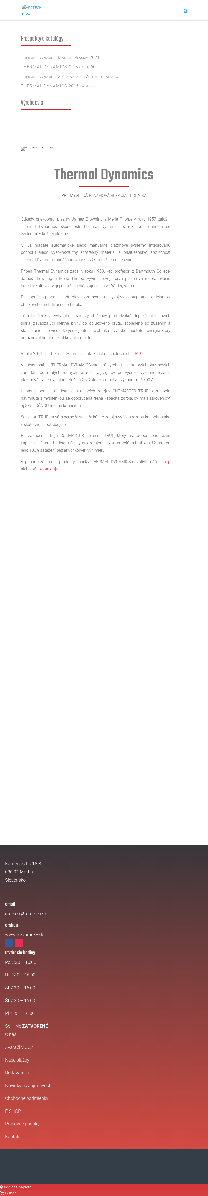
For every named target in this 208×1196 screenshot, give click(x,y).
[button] (15, 1187)
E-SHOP (13, 1111)
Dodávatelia (17, 1072)
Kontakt (13, 1136)
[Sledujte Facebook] (9, 943)
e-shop (164, 461)
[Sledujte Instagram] (19, 943)
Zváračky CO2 (19, 1047)
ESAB (135, 353)
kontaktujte (49, 469)
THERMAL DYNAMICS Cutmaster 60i (59, 66)
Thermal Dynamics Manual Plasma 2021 (60, 57)
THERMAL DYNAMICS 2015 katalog (58, 85)
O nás (10, 1034)
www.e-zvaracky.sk (24, 934)
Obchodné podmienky (26, 1098)
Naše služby (17, 1060)
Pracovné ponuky (22, 1123)
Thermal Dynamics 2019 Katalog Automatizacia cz (70, 76)
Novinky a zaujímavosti (28, 1085)
